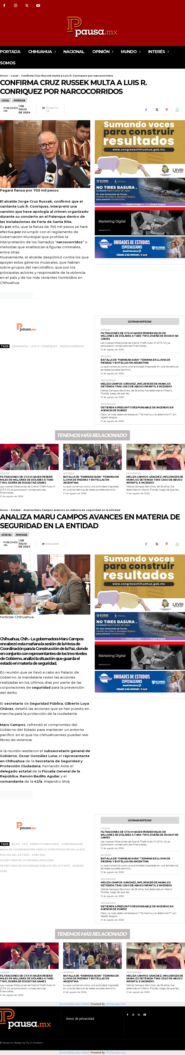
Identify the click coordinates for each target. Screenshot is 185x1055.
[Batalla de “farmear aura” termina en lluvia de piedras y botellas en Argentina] (92, 457)
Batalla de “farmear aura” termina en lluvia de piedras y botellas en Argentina (135, 361)
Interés (106, 356)
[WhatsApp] (177, 109)
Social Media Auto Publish (74, 1052)
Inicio (4, 75)
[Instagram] (15, 5)
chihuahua (20, 346)
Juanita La (52, 109)
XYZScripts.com (116, 1052)
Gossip (105, 330)
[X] (26, 5)
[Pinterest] (166, 109)
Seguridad (108, 380)
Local (14, 75)
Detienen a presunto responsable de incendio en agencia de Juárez (137, 409)
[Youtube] (38, 5)
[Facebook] (145, 109)
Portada (19, 100)
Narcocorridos (72, 346)
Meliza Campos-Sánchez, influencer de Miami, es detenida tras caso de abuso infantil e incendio (136, 385)
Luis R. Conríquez (44, 346)
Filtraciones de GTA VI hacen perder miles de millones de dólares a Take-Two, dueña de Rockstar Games (139, 336)
